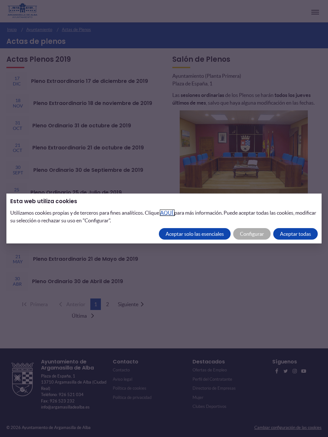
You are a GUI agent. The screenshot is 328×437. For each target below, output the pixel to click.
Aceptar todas (295, 234)
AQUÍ (167, 213)
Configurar (252, 234)
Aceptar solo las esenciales (195, 234)
